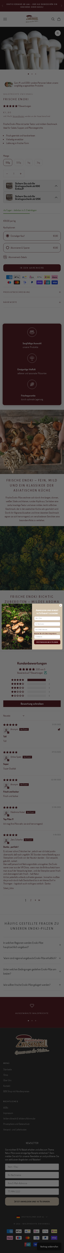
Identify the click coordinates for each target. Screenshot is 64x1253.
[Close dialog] (60, 605)
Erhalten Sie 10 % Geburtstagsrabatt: (45, 633)
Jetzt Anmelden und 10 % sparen (47, 642)
